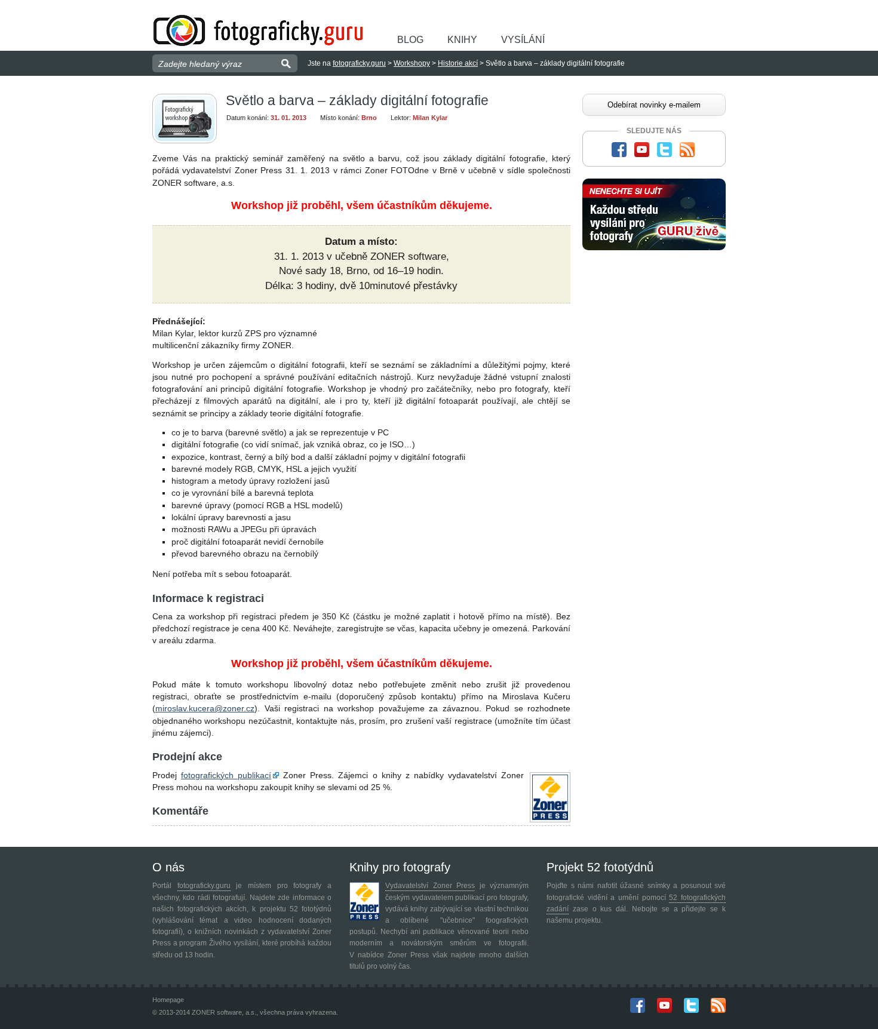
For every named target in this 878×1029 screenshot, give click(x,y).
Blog (410, 40)
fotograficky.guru (359, 63)
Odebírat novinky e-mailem (654, 104)
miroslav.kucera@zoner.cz (204, 708)
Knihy (462, 40)
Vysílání (523, 40)
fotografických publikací (226, 775)
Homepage (168, 999)
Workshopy (412, 63)
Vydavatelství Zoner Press (430, 885)
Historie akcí (458, 63)
